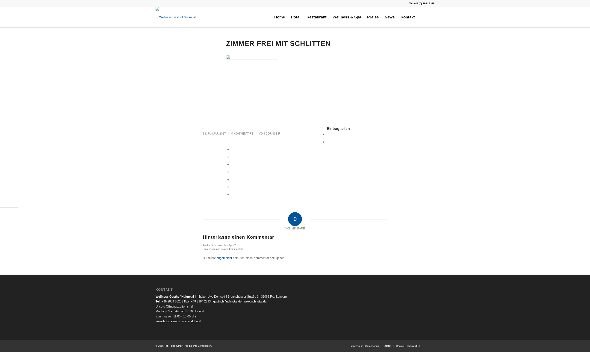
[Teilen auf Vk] (232, 179)
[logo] (176, 17)
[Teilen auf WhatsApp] (232, 149)
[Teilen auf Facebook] (328, 134)
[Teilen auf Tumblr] (232, 172)
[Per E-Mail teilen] (232, 194)
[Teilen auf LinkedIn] (232, 164)
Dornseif (273, 133)
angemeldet (224, 258)
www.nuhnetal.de (255, 301)
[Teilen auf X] (328, 142)
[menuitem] (279, 17)
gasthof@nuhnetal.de (227, 301)
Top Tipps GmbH (173, 345)
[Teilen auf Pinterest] (232, 157)
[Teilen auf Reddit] (232, 187)
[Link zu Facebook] (431, 17)
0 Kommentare (242, 133)
